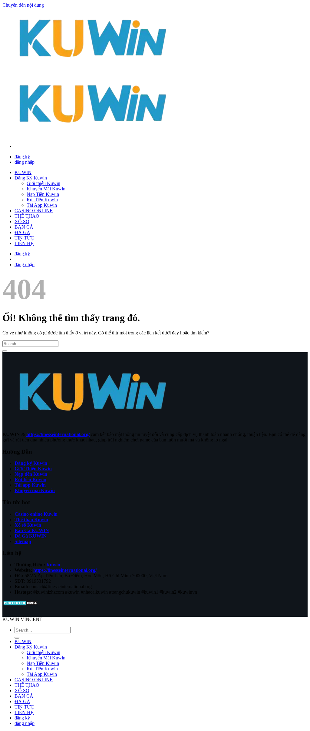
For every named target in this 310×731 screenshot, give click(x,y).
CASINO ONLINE (34, 210)
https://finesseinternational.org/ (58, 434)
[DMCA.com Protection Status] (21, 604)
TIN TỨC (24, 237)
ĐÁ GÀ (22, 232)
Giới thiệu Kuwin (43, 183)
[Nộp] (4, 351)
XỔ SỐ (22, 221)
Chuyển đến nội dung (23, 5)
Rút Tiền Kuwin (42, 199)
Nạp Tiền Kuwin (43, 194)
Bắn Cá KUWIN (32, 530)
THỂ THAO (27, 216)
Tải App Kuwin (42, 205)
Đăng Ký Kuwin (31, 177)
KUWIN (23, 172)
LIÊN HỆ (24, 243)
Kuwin (53, 564)
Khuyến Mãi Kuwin (46, 188)
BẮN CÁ (24, 227)
